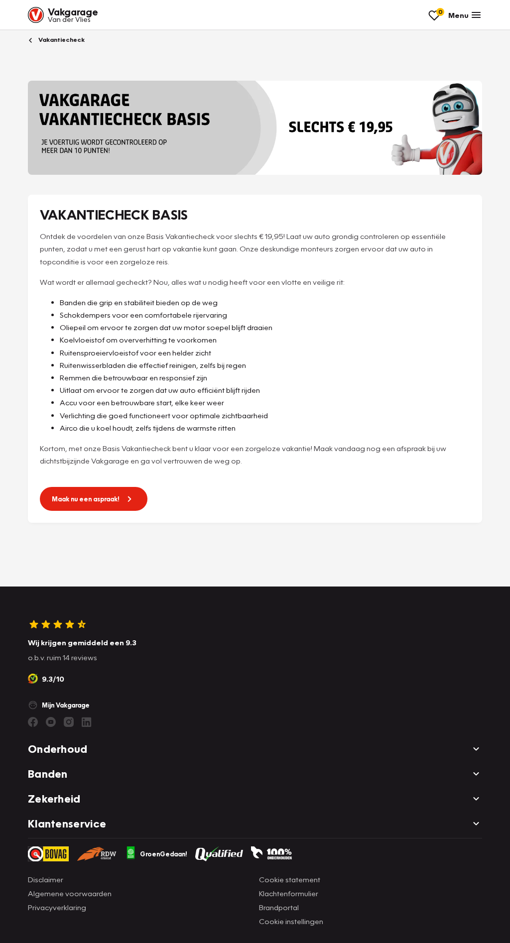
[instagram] (69, 722)
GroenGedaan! (163, 854)
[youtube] (51, 722)
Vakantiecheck (61, 39)
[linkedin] (87, 722)
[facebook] (33, 722)
